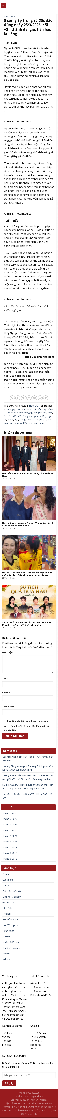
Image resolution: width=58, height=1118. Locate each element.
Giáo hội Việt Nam (11, 896)
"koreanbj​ (30, 1106)
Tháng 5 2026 (9, 830)
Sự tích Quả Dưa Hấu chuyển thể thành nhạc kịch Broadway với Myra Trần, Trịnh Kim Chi (27, 786)
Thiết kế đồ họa (10, 942)
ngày (50, 416)
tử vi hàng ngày (31, 422)
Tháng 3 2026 (9, 841)
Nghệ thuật (10, 16)
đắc (6, 416)
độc (15, 416)
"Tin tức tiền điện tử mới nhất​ (23, 1110)
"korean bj (19, 1106)
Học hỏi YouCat (10, 919)
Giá (30, 416)
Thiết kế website (11, 947)
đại (10, 416)
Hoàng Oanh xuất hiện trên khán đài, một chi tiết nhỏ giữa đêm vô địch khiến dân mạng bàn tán (27, 777)
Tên (5, 678)
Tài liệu (6, 936)
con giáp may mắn (43, 412)
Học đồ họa (35, 1044)
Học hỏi (6, 913)
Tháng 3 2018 (9, 858)
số (5, 419)
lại (40, 416)
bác (18, 409)
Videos (6, 959)
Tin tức (6, 953)
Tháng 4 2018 (9, 852)
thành (10, 419)
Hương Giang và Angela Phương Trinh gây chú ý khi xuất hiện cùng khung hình (27, 767)
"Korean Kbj (31, 1113)
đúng (25, 416)
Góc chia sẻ (8, 902)
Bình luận (8, 652)
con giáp (28, 412)
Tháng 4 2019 (9, 847)
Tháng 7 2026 (9, 818)
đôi (19, 416)
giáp (36, 416)
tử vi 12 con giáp (35, 419)
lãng (44, 416)
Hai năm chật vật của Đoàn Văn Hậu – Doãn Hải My (27, 796)
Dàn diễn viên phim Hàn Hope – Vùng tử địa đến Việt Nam (27, 758)
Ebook (5, 885)
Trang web (8, 706)
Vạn (41, 422)
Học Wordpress (10, 925)
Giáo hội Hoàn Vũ (11, 891)
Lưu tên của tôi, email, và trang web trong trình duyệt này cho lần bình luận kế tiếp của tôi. (26, 725)
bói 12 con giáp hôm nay (34, 409)
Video (33, 1048)
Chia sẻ (6, 873)
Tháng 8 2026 (9, 813)
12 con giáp (10, 409)
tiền (16, 419)
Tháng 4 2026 (9, 835)
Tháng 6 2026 (9, 824)
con (21, 412)
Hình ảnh (7, 908)
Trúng (22, 419)
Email (6, 692)
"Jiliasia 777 (44, 1110)
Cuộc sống (7, 879)
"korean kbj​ (8, 1106)
